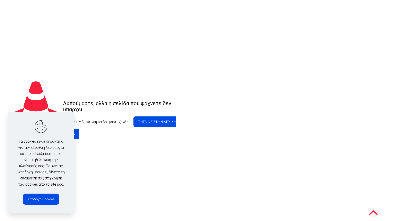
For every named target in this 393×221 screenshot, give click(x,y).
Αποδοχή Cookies (41, 199)
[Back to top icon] (373, 212)
